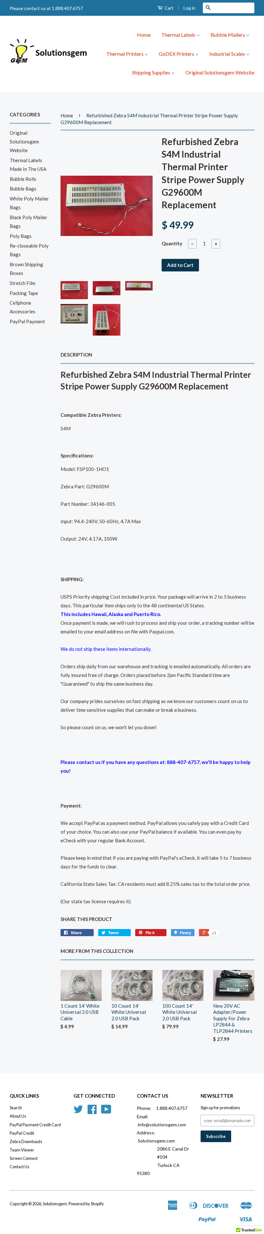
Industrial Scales (227, 54)
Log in (189, 8)
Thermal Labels (178, 35)
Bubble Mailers (228, 35)
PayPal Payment (27, 321)
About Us (18, 1116)
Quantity (172, 243)
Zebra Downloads (26, 1141)
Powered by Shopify (86, 1203)
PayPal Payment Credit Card (35, 1124)
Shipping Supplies (151, 72)
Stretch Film (22, 283)
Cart (169, 8)
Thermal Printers (125, 54)
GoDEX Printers (177, 54)
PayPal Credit (22, 1133)
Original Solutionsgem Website (219, 72)
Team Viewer (22, 1149)
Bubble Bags (23, 188)
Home (144, 35)
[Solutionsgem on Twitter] (78, 1111)
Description (76, 354)
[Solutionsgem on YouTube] (106, 1111)
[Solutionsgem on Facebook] (92, 1111)
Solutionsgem (55, 1203)
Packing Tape (24, 293)
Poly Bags (21, 236)
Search (16, 1107)
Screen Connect (24, 1158)
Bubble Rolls (23, 179)
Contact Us (19, 1166)
